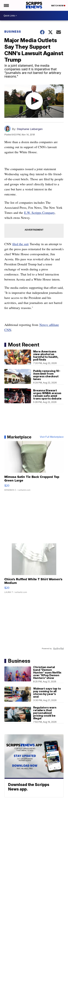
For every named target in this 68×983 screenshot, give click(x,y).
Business (12, 31)
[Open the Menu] (6, 5)
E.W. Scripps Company (39, 212)
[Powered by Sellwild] (58, 648)
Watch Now (57, 6)
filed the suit (20, 244)
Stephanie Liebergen (30, 129)
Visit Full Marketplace (52, 437)
